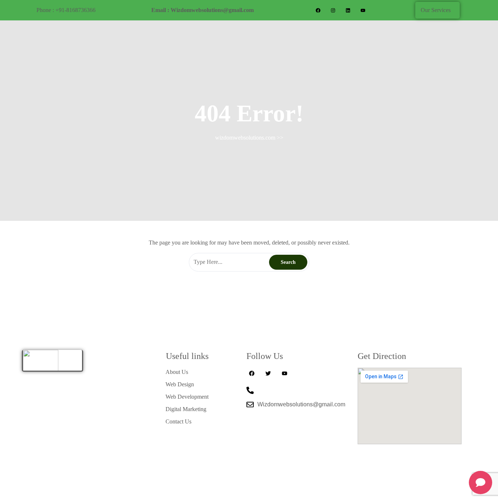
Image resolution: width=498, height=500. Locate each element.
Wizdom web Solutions (427, 490)
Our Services (436, 10)
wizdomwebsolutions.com (245, 137)
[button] (437, 10)
